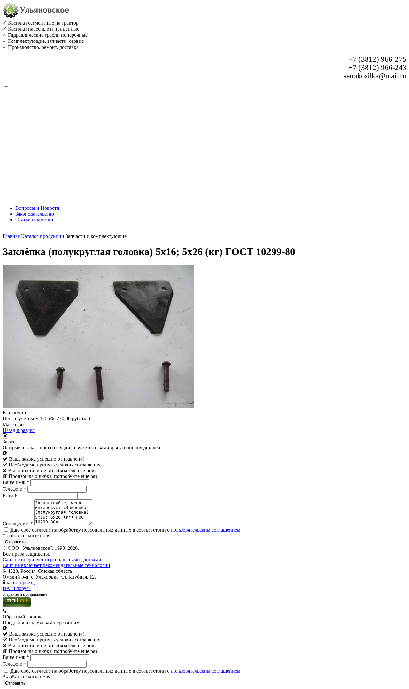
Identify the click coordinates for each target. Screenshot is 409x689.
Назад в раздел (19, 430)
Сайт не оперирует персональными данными (52, 559)
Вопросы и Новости (37, 208)
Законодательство (34, 213)
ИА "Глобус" (17, 588)
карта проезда (22, 582)
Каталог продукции (42, 236)
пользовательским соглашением (205, 530)
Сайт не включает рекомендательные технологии (56, 565)
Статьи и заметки (34, 219)
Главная (11, 236)
